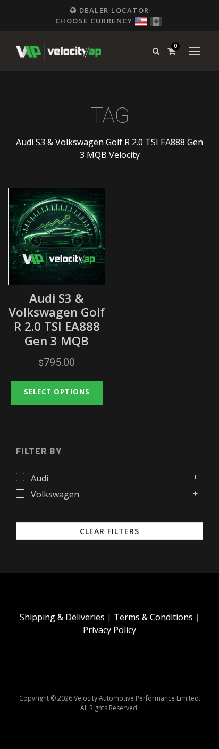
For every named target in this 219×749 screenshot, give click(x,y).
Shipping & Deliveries (62, 617)
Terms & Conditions (153, 617)
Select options (57, 391)
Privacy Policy (109, 630)
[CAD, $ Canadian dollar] (156, 20)
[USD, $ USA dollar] (141, 20)
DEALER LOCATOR (113, 10)
